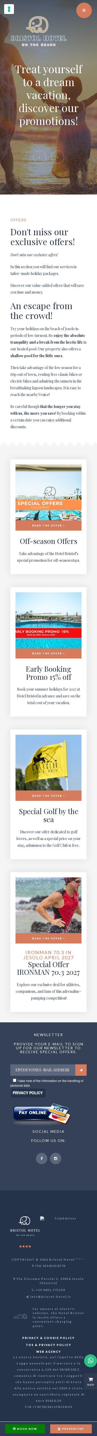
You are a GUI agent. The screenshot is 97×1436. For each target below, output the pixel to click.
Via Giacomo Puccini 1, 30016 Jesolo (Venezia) (50, 1281)
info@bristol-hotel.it (50, 1296)
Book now (26, 1428)
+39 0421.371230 (50, 1290)
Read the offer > (48, 525)
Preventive (72, 1428)
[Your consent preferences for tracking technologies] (9, 9)
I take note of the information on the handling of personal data (46, 1082)
